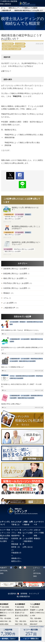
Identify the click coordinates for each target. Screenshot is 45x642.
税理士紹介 (4, 538)
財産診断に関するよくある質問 (15, 273)
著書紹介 (37, 538)
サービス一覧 (16, 530)
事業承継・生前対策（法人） (16, 547)
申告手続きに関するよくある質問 (13, 46)
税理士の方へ (16, 561)
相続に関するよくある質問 (11, 49)
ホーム (3, 8)
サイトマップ (34, 594)
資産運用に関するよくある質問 (15, 269)
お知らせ (37, 530)
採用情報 (24, 594)
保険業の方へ (16, 558)
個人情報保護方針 (23, 596)
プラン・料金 (16, 533)
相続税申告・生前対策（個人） (16, 538)
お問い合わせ (28, 547)
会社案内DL (12, 594)
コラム (5, 298)
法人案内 (3, 541)
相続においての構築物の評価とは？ (12, 367)
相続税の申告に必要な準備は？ (11, 404)
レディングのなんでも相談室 (28, 533)
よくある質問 (19, 44)
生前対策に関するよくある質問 (15, 288)
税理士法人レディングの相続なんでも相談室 (23, 8)
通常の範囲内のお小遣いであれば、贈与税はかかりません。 (20, 330)
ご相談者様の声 (6, 10)
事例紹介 (6, 293)
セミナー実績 (5, 530)
